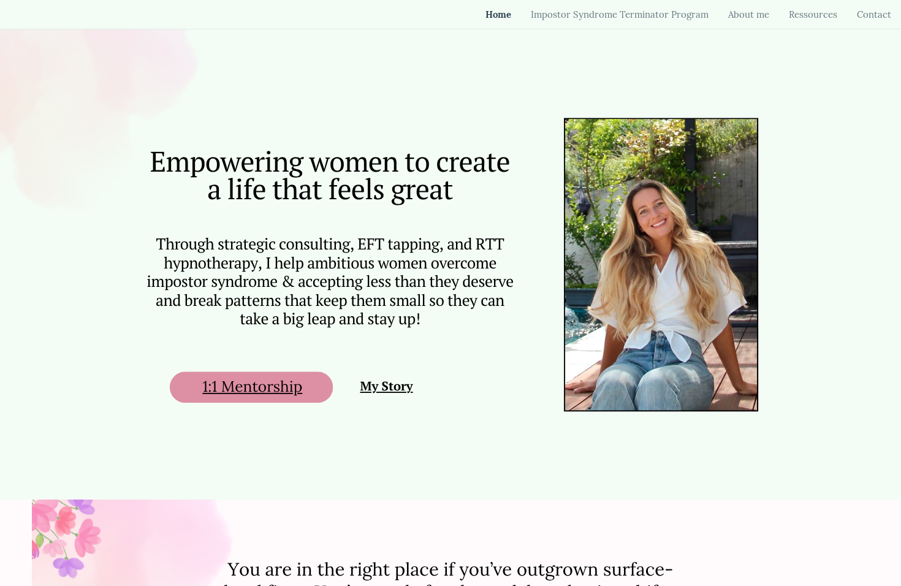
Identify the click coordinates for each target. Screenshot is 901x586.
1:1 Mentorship (252, 386)
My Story (386, 386)
